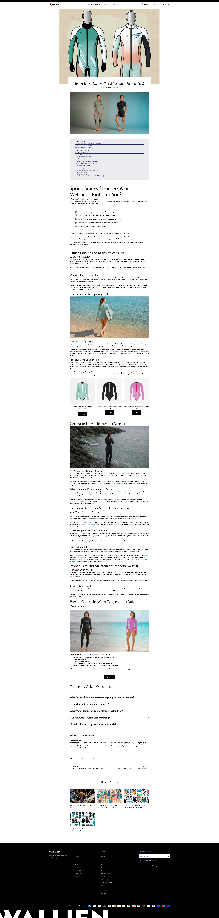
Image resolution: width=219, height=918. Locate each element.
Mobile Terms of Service (107, 882)
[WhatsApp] (89, 758)
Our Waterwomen (105, 864)
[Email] (93, 758)
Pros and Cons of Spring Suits (84, 156)
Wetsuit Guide (78, 859)
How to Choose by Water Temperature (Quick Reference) (89, 176)
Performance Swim (79, 862)
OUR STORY (116, 4)
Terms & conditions (155, 860)
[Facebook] (76, 758)
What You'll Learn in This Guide (84, 145)
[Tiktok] (85, 906)
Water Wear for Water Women (109, 80)
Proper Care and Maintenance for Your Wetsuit (86, 170)
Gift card (77, 876)
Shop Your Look (109, 677)
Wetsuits (77, 856)
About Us (103, 856)
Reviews (103, 891)
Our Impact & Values (106, 867)
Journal (102, 862)
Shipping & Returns (105, 873)
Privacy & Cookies (105, 879)
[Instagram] (74, 906)
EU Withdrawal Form (106, 894)
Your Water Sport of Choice (83, 165)
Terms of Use (104, 885)
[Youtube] (79, 906)
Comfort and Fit (81, 168)
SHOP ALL (106, 4)
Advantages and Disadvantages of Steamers (87, 161)
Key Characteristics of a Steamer (85, 159)
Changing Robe (78, 873)
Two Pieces (77, 867)
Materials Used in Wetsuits (83, 150)
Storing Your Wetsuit (82, 174)
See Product (82, 414)
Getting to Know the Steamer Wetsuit (84, 158)
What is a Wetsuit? (81, 149)
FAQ (102, 870)
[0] (168, 4)
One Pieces (77, 864)
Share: (71, 758)
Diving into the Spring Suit (81, 152)
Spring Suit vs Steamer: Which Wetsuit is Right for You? (88, 143)
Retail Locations (105, 888)
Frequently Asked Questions (82, 177)
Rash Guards (78, 870)
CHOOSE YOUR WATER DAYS (92, 4)
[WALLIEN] (54, 4)
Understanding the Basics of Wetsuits (84, 147)
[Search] (159, 4)
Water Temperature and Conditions (85, 167)
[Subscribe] (168, 856)
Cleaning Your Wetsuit (82, 172)
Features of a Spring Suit (83, 154)
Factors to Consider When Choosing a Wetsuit (86, 163)
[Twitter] (83, 758)
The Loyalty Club (105, 859)
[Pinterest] (79, 758)
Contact (103, 876)
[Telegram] (86, 758)
